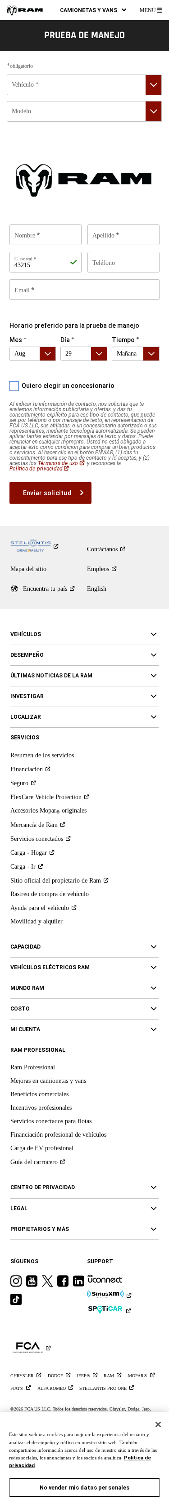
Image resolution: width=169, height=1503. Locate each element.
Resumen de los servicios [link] (42, 755)
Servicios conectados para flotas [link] (50, 1121)
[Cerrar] (158, 1424)
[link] (25, 10)
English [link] (96, 588)
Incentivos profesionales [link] (41, 1107)
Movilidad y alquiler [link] (36, 921)
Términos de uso (62, 463)
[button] (93, 10)
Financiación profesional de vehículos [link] (58, 1134)
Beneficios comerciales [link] (39, 1094)
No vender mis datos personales (85, 1487)
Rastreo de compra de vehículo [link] (49, 894)
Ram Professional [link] (32, 1067)
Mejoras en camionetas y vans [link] (48, 1080)
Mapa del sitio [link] (28, 569)
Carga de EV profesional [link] (41, 1148)
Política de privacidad (39, 468)
